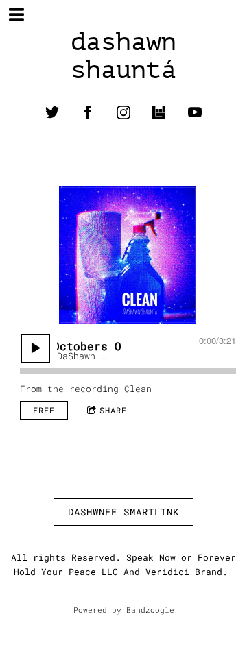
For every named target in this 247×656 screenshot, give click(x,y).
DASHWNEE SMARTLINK (123, 511)
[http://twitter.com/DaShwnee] (52, 112)
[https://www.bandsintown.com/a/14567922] (159, 112)
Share (113, 409)
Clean (138, 388)
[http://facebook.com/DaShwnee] (88, 112)
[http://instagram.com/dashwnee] (123, 112)
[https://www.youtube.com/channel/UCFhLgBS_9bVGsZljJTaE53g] (195, 112)
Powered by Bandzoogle (123, 610)
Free (44, 409)
